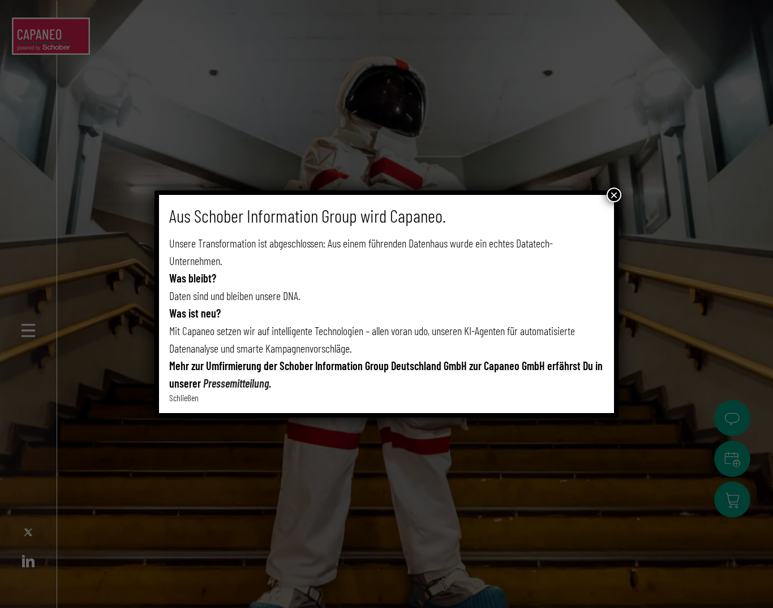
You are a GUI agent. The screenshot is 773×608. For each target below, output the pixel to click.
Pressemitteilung (236, 383)
